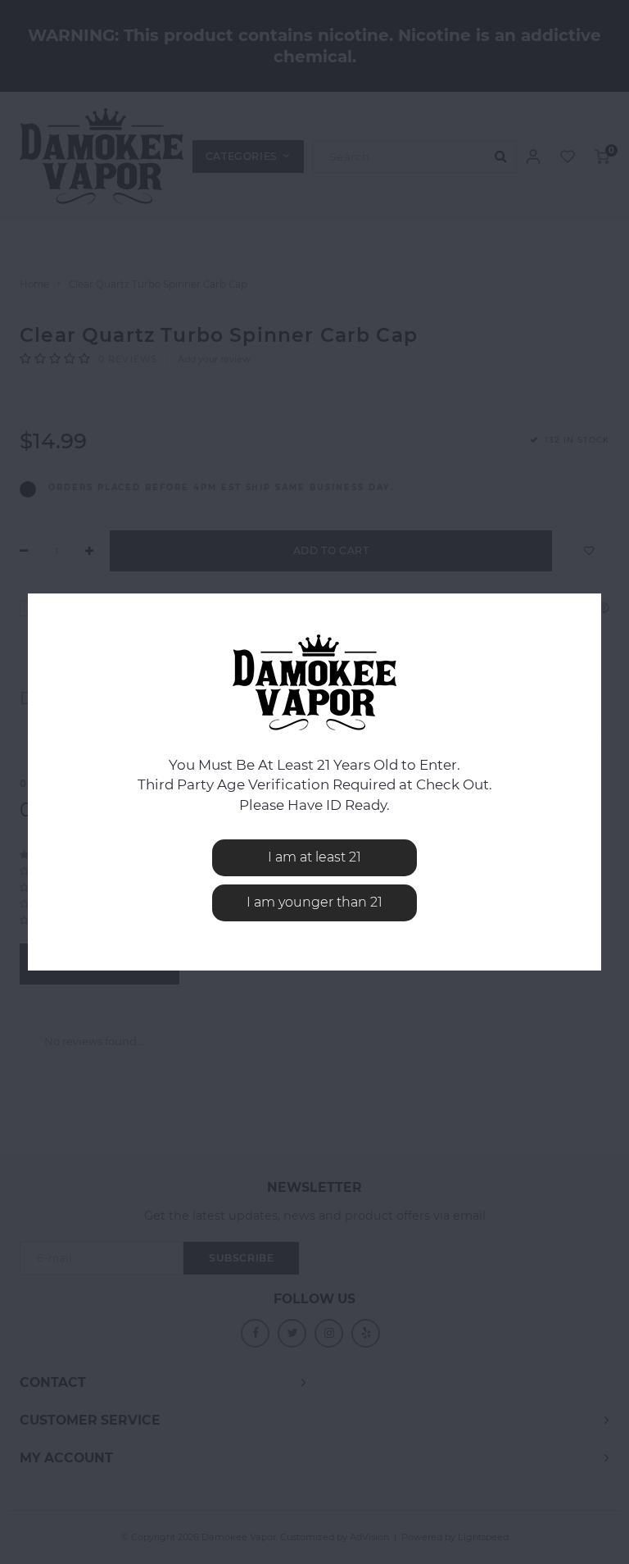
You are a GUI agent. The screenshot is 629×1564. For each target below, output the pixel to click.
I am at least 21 (314, 857)
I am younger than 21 (314, 902)
